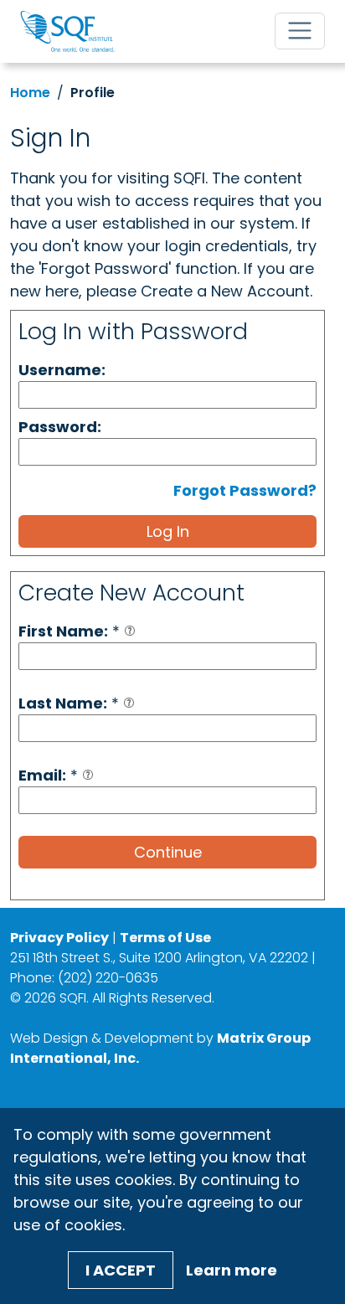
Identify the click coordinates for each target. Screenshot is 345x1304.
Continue (168, 852)
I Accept (120, 1270)
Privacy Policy (59, 937)
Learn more (231, 1270)
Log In (168, 531)
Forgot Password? (245, 490)
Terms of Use (165, 937)
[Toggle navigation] (300, 31)
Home (30, 92)
